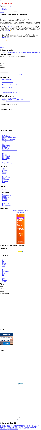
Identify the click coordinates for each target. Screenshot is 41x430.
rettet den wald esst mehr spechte (32, 426)
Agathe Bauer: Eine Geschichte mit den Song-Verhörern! (11, 92)
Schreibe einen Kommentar (16, 17)
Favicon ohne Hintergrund (6, 197)
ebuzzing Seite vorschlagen (6, 195)
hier (17, 27)
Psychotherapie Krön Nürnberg (7, 162)
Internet (3, 266)
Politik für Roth (4, 159)
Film (3, 261)
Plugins (3, 270)
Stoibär (3, 182)
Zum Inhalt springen (9, 6)
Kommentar (2, 63)
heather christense (15, 426)
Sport (3, 275)
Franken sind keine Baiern (6, 142)
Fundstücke (2, 12)
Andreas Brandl (8, 17)
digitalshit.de (4, 173)
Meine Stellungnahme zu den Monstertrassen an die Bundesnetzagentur (13, 45)
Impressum (4, 8)
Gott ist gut (4, 144)
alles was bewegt (5, 170)
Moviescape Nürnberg (5, 179)
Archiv (1, 293)
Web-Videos (4, 278)
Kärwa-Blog (4, 189)
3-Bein (3, 168)
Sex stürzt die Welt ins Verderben (7, 82)
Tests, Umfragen (5, 277)
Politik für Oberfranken (6, 158)
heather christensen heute (22, 426)
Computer (4, 258)
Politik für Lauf (4, 154)
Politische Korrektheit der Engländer (8, 87)
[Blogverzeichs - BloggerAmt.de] (20, 384)
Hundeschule (4, 175)
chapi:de (3, 171)
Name (1, 65)
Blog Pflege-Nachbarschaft (6, 135)
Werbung (3, 279)
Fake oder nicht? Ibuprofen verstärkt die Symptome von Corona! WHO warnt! (18, 101)
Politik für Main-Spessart (6, 155)
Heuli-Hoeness (7, 30)
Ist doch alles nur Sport (6, 177)
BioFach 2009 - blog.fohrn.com (7, 99)
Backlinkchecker (5, 194)
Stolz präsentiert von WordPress (13, 429)
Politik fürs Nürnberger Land (7, 161)
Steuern (4, 47)
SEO (3, 274)
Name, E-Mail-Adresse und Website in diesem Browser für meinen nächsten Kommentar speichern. (17, 71)
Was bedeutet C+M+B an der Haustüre (13, 100)
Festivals (3, 260)
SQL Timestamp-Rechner (6, 205)
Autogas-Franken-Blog (6, 188)
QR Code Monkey (5, 204)
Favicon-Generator (5, 199)
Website (1, 69)
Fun (3, 262)
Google (3, 265)
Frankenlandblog (5, 143)
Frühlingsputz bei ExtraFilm (11, 98)
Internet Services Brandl (6, 145)
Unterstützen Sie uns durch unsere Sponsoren (20, 210)
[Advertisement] (20, 367)
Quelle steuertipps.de (5, 37)
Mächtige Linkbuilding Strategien (7, 203)
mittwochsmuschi (9, 425)
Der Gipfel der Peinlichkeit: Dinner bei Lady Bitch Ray (12, 52)
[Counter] (20, 74)
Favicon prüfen (4, 198)
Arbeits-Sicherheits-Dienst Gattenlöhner (8, 133)
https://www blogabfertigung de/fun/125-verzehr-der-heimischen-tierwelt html (20, 427)
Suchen (1, 5)
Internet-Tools (4, 200)
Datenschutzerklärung (5, 9)
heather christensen (3, 425)
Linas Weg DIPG (5, 147)
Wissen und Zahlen (5, 280)
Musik (3, 269)
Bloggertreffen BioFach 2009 (18, 99)
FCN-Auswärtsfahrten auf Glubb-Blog (8, 139)
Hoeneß (1, 47)
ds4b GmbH (4, 138)
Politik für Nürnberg (5, 157)
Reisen (3, 273)
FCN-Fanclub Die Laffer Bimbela (7, 140)
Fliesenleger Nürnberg (5, 141)
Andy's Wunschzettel (20, 212)
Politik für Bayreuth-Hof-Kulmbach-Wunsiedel (9, 150)
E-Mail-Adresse (3, 67)
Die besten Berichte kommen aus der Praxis (9, 137)
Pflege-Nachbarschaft (5, 148)
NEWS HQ (4, 180)
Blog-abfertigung (6, 3)
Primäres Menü (3, 6)
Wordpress (4, 281)
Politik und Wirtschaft (5, 271)
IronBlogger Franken (5, 176)
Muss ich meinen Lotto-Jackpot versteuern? (9, 44)
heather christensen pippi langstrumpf (6, 426)
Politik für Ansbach (5, 149)
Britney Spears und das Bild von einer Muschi (9, 84)
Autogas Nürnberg (5, 134)
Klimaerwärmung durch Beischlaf (7, 79)
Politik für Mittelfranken (6, 156)
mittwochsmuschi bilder (4, 427)
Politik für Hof (4, 153)
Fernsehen (4, 259)
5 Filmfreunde (4, 169)
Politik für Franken (5, 152)
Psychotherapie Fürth (5, 181)
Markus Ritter (10, 26)
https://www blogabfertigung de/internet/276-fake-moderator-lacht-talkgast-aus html (26, 425)
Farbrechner (4, 196)
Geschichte (4, 264)
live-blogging (4, 268)
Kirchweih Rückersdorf (6, 146)
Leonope (3, 178)
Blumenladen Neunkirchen (6, 136)
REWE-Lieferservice (3, 296)
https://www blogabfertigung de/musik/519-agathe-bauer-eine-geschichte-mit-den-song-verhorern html (18, 428)
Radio (3, 272)
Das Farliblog (4, 172)
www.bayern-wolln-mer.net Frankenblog (8, 163)
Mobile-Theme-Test (5, 202)
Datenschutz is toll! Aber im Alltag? (32, 52)
